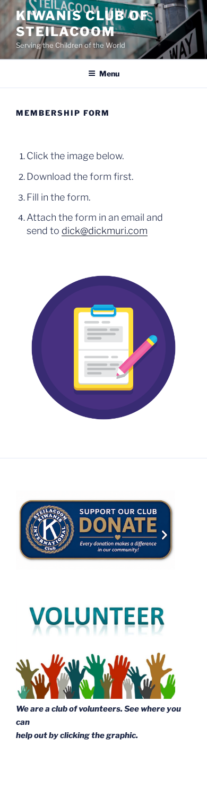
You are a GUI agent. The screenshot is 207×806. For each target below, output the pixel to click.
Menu (109, 73)
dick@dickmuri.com (105, 230)
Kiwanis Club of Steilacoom (82, 23)
